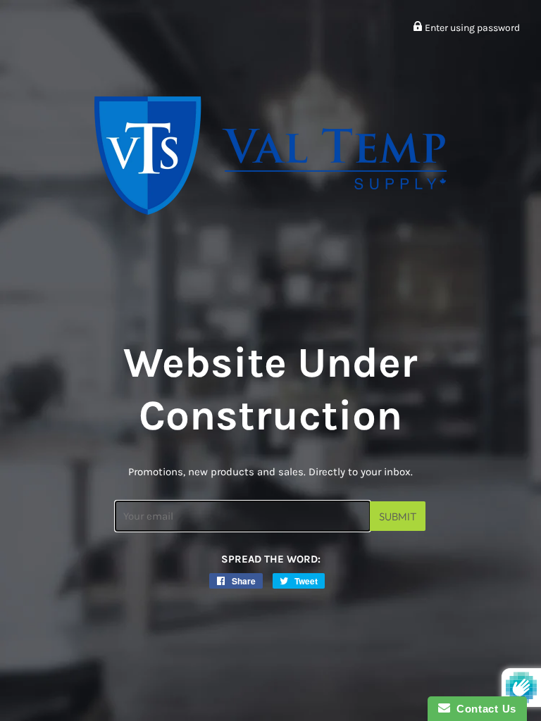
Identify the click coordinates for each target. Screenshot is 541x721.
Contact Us (483, 709)
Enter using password (471, 28)
